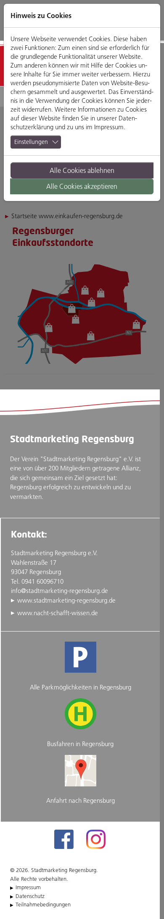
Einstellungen (31, 142)
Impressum (109, 127)
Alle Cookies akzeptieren (81, 186)
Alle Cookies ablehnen (82, 170)
